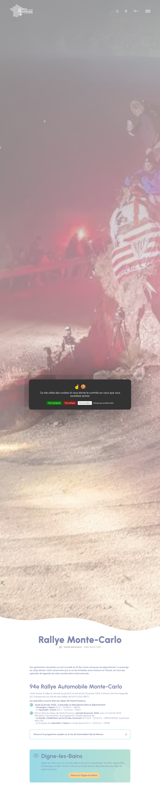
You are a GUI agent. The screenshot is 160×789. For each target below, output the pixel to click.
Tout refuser (69, 403)
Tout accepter (54, 403)
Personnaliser (85, 403)
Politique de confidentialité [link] (103, 403)
